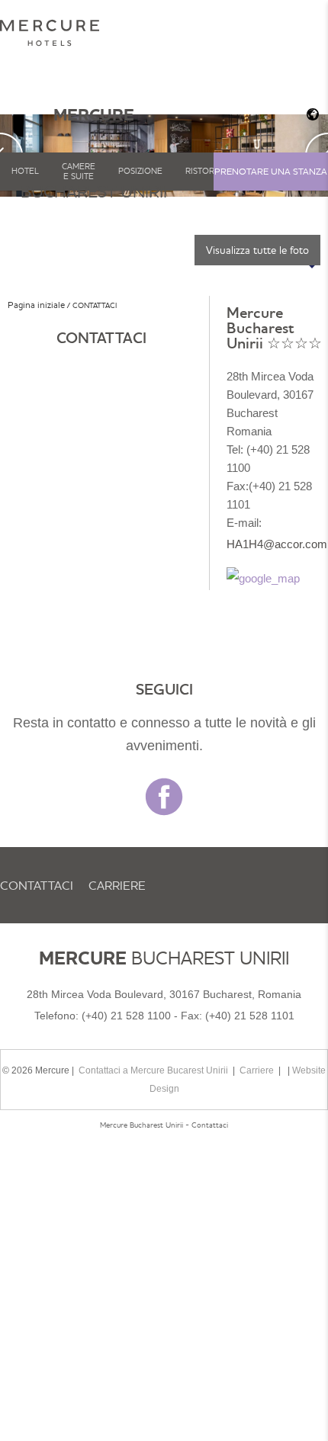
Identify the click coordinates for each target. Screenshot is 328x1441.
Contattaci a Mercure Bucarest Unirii (153, 1070)
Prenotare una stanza (270, 171)
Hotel (25, 170)
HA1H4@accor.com (277, 544)
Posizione (140, 170)
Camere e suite (78, 171)
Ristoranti (209, 170)
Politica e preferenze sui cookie (107, 1037)
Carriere (117, 885)
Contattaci (36, 885)
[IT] (311, 114)
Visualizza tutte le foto (257, 250)
